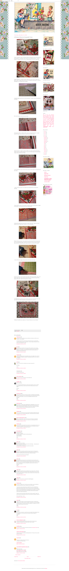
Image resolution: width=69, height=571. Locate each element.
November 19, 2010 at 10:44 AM (21, 507)
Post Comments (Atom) (21, 560)
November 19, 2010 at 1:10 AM (21, 480)
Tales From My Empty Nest (21, 417)
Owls (50, 121)
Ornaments (47, 121)
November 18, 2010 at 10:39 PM (21, 466)
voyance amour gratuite (20, 531)
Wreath (46, 127)
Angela (18, 469)
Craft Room (47, 117)
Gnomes (48, 119)
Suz (17, 510)
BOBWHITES (45, 115)
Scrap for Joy (19, 393)
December (45, 137)
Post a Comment (17, 554)
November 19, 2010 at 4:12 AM (21, 497)
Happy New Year (45, 120)
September (45, 141)
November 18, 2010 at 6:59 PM (21, 414)
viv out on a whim (47, 181)
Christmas (18, 331)
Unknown (18, 411)
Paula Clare (18, 403)
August (45, 142)
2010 (45, 136)
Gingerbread (44, 119)
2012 (45, 133)
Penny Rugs (48, 122)
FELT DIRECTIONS (45, 118)
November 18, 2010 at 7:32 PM (21, 428)
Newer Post (16, 556)
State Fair (52, 125)
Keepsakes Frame (34, 527)
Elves (53, 117)
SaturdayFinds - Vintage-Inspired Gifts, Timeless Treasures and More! (48, 179)
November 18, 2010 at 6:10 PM (21, 400)
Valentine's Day (47, 126)
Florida (49, 118)
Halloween (52, 119)
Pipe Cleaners (47, 123)
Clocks (53, 116)
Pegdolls (44, 122)
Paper (53, 121)
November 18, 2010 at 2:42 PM (21, 390)
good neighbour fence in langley (21, 550)
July (44, 143)
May (44, 146)
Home (28, 556)
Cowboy (44, 117)
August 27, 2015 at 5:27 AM (21, 528)
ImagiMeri (18, 381)
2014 (45, 131)
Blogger (46, 568)
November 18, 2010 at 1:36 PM (21, 359)
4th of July (45, 114)
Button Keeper (49, 115)
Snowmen (51, 124)
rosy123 (18, 537)
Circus (50, 116)
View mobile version (27, 558)
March (45, 148)
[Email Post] (21, 330)
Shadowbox (45, 124)
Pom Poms (52, 123)
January (45, 151)
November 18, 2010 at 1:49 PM (21, 373)
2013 (45, 132)
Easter (51, 117)
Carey (17, 500)
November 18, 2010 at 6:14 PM (21, 408)
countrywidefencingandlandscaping (22, 546)
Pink (44, 123)
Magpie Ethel (46, 173)
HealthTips (18, 526)
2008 (45, 154)
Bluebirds (52, 114)
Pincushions (52, 122)
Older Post (39, 556)
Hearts (49, 120)
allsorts (45, 172)
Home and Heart (19, 376)
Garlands (52, 118)
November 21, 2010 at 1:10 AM (21, 523)
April (44, 147)
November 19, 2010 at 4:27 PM (21, 517)
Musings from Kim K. (47, 175)
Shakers (48, 124)
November (45, 138)
